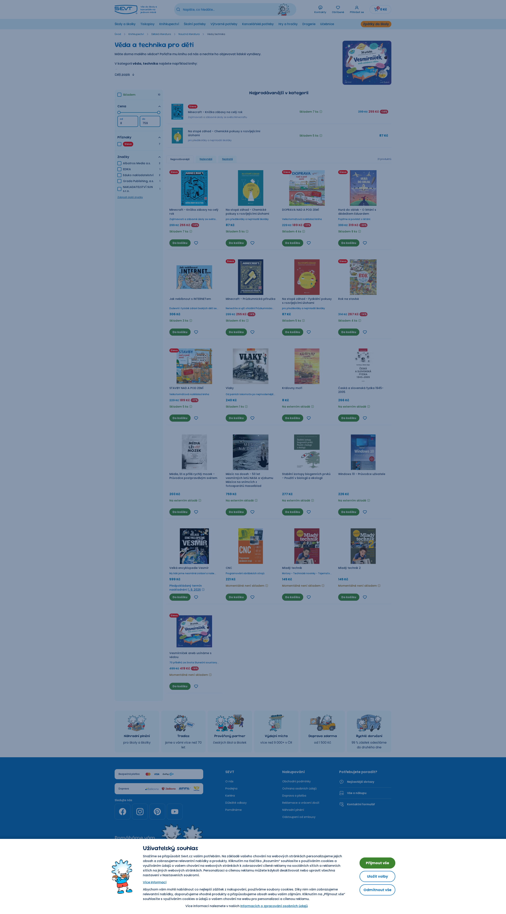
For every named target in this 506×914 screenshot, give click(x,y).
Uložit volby (377, 876)
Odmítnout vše (377, 889)
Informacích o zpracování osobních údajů (274, 906)
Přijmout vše (377, 862)
